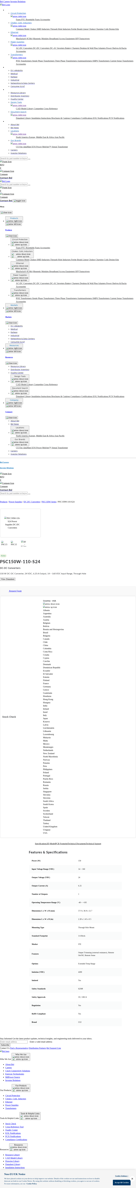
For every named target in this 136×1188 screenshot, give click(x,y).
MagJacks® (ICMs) (24, 39)
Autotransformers (84, 61)
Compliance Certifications (82, 118)
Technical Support (93, 844)
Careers (8, 1067)
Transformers (10, 1108)
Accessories (45, 19)
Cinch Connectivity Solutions (17, 1071)
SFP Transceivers (82, 39)
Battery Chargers (72, 48)
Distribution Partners (37, 1048)
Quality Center (11, 1130)
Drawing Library (12, 1161)
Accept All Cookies (122, 1182)
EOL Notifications (101, 118)
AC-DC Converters (24, 48)
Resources (9, 89)
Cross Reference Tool (14, 1127)
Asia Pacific (59, 137)
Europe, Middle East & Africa (41, 137)
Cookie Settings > (121, 1176)
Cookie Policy (31, 1184)
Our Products (21, 1086)
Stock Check (10, 1124)
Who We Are (20, 1054)
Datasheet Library (23, 118)
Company (9, 121)
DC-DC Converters (41, 48)
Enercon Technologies (14, 1074)
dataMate (27, 147)
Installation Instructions (41, 118)
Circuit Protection (12, 1095)
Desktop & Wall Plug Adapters (93, 48)
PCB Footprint (61, 844)
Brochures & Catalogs (61, 118)
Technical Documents (77, 844)
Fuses (18, 19)
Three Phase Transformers (66, 61)
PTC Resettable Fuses (30, 19)
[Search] (29, 159)
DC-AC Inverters (57, 48)
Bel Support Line (53, 1048)
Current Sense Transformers (121, 61)
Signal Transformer (60, 147)
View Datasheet (7, 579)
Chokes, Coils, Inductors (15, 1099)
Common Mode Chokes (26, 29)
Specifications (41, 844)
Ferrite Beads (77, 29)
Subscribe (5, 1045)
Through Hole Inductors (60, 29)
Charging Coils (102, 29)
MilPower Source (12, 1077)
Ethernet (8, 1102)
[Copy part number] (93, 555)
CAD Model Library (25, 108)
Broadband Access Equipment (62, 39)
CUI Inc (19, 147)
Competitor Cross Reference (46, 108)
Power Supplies (15, 502)
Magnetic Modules (41, 39)
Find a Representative (19, 1048)
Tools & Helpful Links (30, 1113)
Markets (8, 67)
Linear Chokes (89, 29)
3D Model (51, 844)
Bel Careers (5, 1)
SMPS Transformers (101, 61)
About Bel (9, 1064)
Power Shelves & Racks (116, 48)
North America (22, 137)
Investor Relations (18, 1)
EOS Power (37, 147)
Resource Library (12, 1155)
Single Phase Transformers (43, 61)
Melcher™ (47, 147)
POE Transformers (24, 61)
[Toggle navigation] (19, 200)
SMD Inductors (43, 29)
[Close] (6, 212)
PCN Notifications (116, 118)
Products (9, 10)
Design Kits (114, 29)
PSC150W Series (49, 502)
